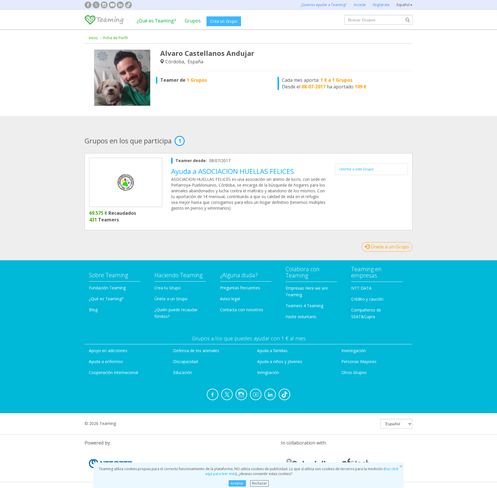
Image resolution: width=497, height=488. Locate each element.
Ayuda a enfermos (106, 361)
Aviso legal (230, 298)
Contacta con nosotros (241, 309)
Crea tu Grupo (167, 287)
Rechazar (259, 483)
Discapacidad (185, 361)
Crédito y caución (367, 299)
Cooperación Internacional (113, 372)
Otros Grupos (354, 372)
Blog (93, 309)
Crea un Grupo (223, 21)
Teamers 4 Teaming (304, 305)
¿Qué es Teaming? (156, 21)
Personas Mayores (358, 361)
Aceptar (237, 483)
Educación (182, 372)
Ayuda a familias (272, 350)
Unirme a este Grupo (356, 169)
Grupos (193, 21)
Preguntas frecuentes (240, 287)
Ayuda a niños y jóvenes (279, 361)
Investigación (353, 350)
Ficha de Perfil (115, 37)
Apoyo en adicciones (108, 350)
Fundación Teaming (107, 287)
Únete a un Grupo (389, 247)
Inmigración (268, 372)
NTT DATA (361, 288)
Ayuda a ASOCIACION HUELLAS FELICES (232, 171)
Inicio (93, 37)
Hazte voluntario (301, 316)
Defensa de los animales (196, 350)
